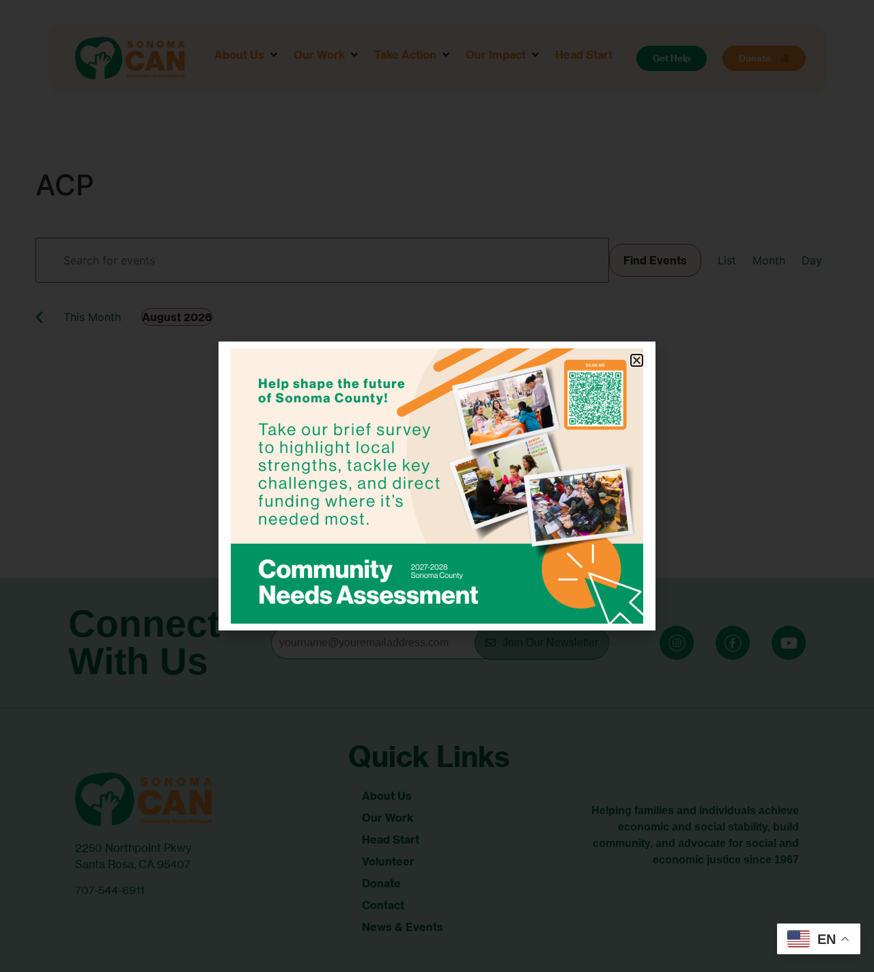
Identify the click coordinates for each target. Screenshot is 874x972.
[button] (637, 360)
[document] (437, 486)
